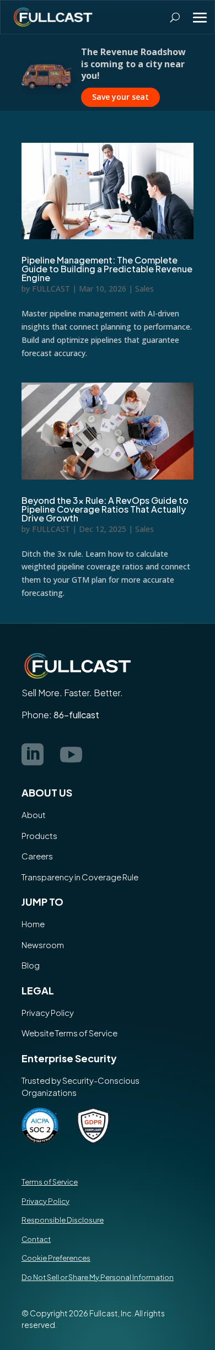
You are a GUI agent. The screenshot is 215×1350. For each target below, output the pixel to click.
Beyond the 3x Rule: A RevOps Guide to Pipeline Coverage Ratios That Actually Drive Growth (105, 509)
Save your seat (120, 90)
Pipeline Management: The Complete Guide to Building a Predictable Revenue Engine (107, 268)
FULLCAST (51, 288)
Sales (144, 288)
